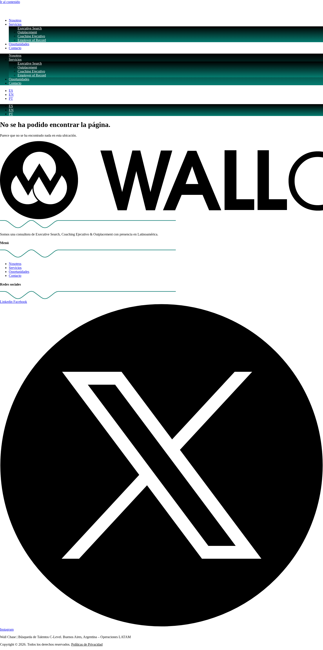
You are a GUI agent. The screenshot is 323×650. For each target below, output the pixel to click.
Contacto (15, 48)
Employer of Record (32, 40)
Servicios (15, 24)
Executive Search (30, 28)
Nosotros (15, 20)
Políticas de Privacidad (87, 644)
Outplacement (27, 32)
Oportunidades (19, 44)
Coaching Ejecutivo (31, 36)
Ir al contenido (10, 2)
